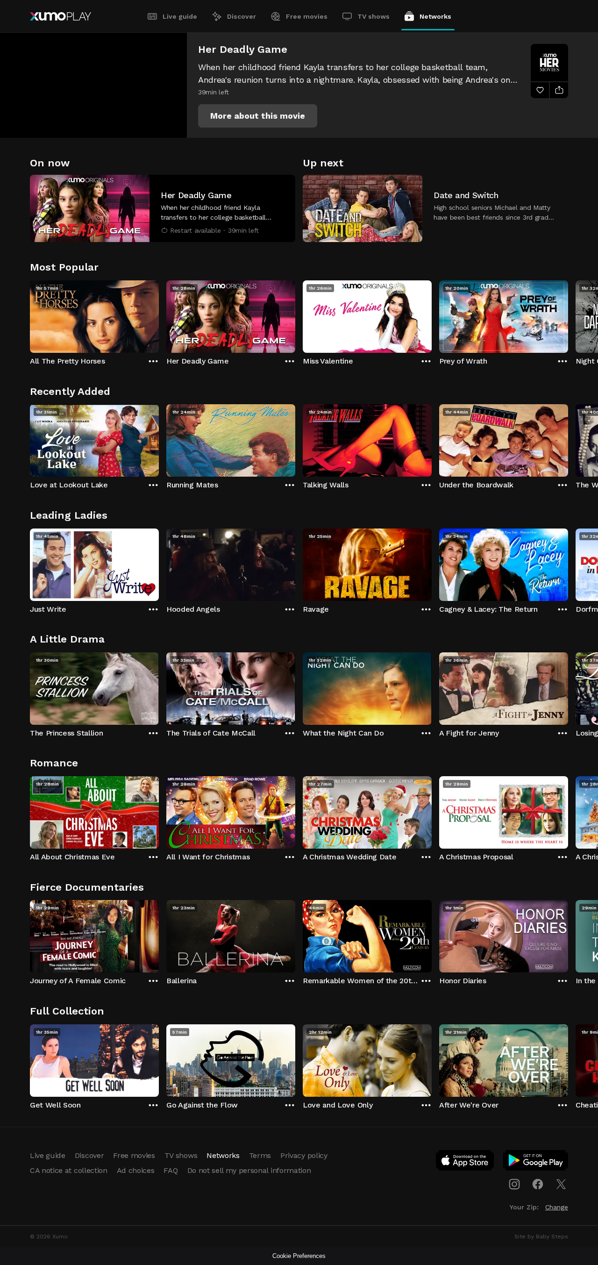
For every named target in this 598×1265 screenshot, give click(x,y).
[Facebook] (538, 1184)
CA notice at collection (68, 1170)
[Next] (568, 314)
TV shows (373, 16)
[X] (561, 1184)
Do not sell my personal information (249, 1170)
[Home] (60, 16)
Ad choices (136, 1170)
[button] (257, 116)
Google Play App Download (536, 1162)
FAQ (171, 1170)
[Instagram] (514, 1184)
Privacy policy (303, 1155)
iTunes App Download (465, 1162)
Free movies (306, 16)
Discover (241, 16)
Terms (260, 1155)
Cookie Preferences (299, 1255)
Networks (435, 16)
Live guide (180, 16)
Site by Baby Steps (541, 1236)
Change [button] (556, 1207)
